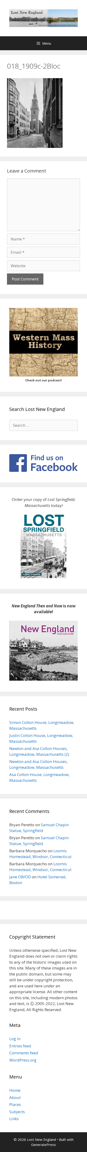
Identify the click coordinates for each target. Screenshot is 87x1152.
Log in (14, 1038)
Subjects (17, 1111)
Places (15, 1104)
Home (14, 1090)
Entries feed (20, 1046)
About (15, 1097)
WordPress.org (22, 1060)
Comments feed (23, 1052)
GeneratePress (43, 1144)
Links (14, 1118)
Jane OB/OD (20, 876)
